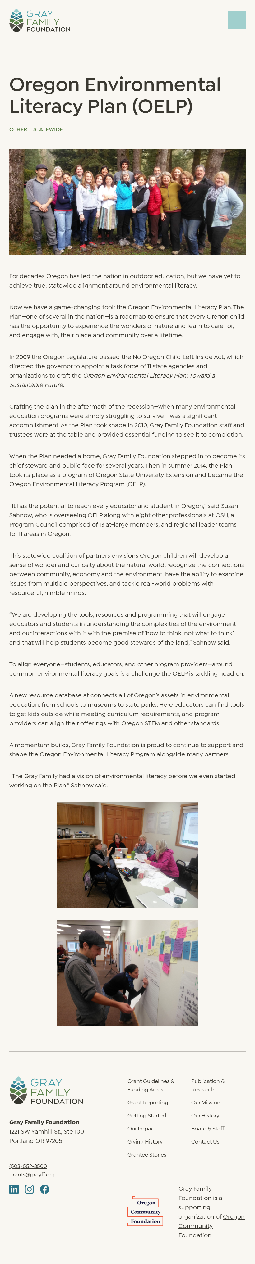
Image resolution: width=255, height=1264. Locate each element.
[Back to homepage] (68, 1090)
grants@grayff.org (32, 1174)
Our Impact (142, 1128)
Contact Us (205, 1141)
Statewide (48, 128)
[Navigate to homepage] (39, 20)
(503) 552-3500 (28, 1165)
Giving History (145, 1141)
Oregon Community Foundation (211, 1225)
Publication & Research (208, 1084)
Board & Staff (207, 1128)
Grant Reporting (148, 1102)
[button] (237, 20)
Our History (205, 1115)
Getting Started (147, 1115)
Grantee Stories (147, 1154)
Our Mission (205, 1102)
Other (18, 128)
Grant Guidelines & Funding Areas (151, 1084)
